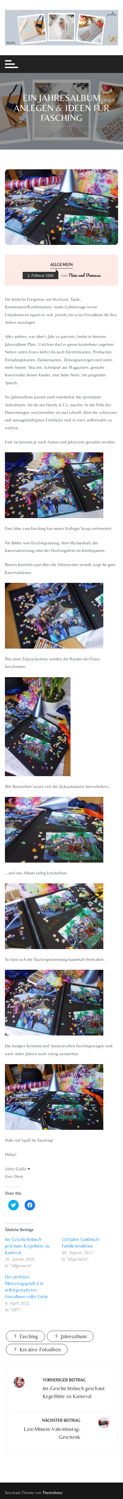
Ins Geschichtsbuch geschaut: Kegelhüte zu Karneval (27, 1246)
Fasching (29, 1336)
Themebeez (52, 1492)
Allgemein (61, 264)
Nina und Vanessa (84, 275)
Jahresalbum (74, 1336)
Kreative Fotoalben (40, 1349)
